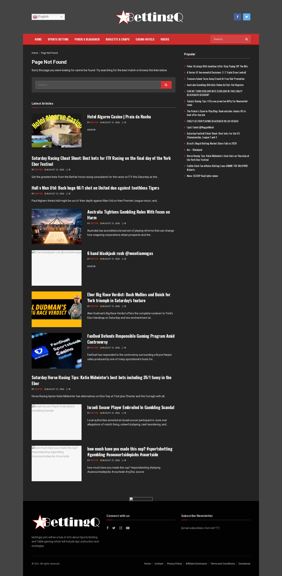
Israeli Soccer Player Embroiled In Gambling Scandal (130, 407)
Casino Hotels (145, 39)
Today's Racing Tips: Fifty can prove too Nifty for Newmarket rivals (217, 103)
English (43, 16)
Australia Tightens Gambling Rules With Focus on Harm (128, 215)
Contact (159, 563)
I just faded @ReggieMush (200, 127)
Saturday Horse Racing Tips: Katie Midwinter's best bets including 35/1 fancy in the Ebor (101, 380)
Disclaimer (244, 563)
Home (38, 39)
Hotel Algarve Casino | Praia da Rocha (119, 116)
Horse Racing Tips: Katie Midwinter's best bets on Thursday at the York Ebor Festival (218, 158)
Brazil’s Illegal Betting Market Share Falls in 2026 (212, 143)
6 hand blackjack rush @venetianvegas (120, 253)
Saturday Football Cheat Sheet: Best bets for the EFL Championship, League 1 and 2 (213, 135)
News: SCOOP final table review (202, 176)
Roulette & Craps (117, 39)
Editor (94, 122)
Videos (165, 39)
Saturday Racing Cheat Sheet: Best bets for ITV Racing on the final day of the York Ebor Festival (101, 161)
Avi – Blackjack (194, 150)
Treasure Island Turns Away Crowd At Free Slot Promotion (215, 79)
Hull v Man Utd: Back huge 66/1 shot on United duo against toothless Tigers (95, 188)
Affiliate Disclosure (196, 563)
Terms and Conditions (223, 563)
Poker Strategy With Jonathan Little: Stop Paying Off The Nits (217, 66)
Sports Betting (58, 39)
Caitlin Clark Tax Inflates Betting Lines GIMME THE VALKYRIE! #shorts (217, 168)
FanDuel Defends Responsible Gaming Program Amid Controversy (130, 339)
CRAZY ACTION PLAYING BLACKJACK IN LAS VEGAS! (212, 121)
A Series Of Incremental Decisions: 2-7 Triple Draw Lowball (216, 72)
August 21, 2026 (111, 122)
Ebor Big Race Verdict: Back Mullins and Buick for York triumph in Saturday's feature (128, 297)
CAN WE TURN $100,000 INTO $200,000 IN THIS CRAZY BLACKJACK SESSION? (214, 93)
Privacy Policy (174, 563)
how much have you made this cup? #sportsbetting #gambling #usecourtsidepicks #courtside (129, 452)
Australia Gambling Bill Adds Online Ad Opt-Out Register (215, 85)
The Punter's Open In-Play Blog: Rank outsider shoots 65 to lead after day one (216, 113)
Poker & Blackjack (87, 39)
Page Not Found (49, 53)
